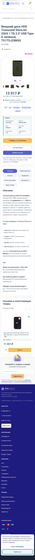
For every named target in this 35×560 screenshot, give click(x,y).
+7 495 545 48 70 (6, 415)
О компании (4, 466)
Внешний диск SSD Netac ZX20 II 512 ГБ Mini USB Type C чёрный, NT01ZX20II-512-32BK (16, 335)
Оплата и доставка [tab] (10, 180)
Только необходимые (17, 546)
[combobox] (17, 9)
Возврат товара (6, 454)
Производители (5, 508)
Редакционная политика (8, 477)
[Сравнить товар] (15, 81)
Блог (2, 463)
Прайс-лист (4, 512)
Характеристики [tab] (25, 171)
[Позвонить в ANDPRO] (23, 3)
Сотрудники (4, 473)
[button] (3, 3)
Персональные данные (8, 501)
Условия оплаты (6, 440)
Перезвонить (6, 425)
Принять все (17, 552)
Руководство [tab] (25, 180)
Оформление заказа (7, 497)
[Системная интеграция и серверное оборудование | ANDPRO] (13, 4)
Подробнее (11, 542)
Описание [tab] (10, 171)
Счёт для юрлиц (17, 147)
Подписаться (17, 376)
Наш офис (4, 484)
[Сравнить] (29, 317)
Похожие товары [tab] (8, 308)
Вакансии (4, 480)
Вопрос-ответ (5, 504)
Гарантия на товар (6, 450)
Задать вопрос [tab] (10, 185)
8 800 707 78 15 (5, 420)
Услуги (3, 487)
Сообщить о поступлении (17, 140)
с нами (15, 396)
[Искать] (32, 9)
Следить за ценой (17, 152)
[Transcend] (29, 54)
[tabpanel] (17, 241)
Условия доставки (6, 445)
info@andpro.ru (5, 411)
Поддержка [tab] (25, 175)
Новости (3, 470)
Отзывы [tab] (10, 175)
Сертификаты (5, 436)
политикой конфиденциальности (22, 381)
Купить (20, 350)
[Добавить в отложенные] (20, 81)
